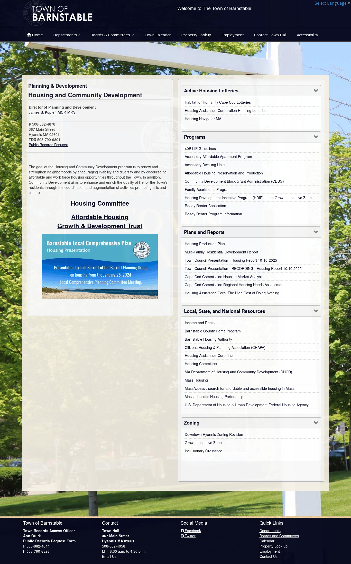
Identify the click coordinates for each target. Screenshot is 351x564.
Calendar (267, 540)
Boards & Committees (110, 34)
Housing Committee (201, 363)
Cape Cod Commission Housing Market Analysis (224, 276)
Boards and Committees (279, 535)
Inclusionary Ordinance (203, 450)
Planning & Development (57, 85)
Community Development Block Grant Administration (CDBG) (234, 181)
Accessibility (307, 34)
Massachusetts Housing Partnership (214, 396)
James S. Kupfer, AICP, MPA (52, 112)
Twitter (190, 535)
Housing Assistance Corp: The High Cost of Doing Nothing (232, 292)
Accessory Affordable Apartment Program (218, 156)
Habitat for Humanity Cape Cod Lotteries (218, 102)
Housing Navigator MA (203, 118)
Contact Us (269, 556)
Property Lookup (196, 34)
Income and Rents (200, 322)
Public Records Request (48, 144)
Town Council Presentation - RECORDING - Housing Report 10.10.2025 (243, 268)
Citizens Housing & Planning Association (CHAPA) (225, 347)
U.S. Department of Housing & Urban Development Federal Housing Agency (247, 404)
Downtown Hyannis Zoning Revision (214, 434)
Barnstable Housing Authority (208, 339)
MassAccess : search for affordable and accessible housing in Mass (239, 388)
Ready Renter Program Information (213, 213)
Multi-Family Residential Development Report (221, 251)
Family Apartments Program (207, 189)
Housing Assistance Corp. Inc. (209, 355)
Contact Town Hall (270, 34)
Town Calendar (157, 34)
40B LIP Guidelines (200, 148)
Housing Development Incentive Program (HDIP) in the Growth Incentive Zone (248, 197)
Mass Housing (196, 380)
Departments (65, 34)
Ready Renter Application (205, 205)
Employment (232, 34)
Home (37, 34)
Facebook (192, 530)
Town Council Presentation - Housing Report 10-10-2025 (231, 260)
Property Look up (274, 546)
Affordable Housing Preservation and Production (224, 172)
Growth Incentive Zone (203, 442)
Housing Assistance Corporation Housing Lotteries (225, 110)
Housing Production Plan (205, 243)
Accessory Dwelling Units (205, 164)
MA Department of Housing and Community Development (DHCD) (238, 371)
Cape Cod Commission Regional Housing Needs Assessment (234, 284)
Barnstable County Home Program (213, 330)
